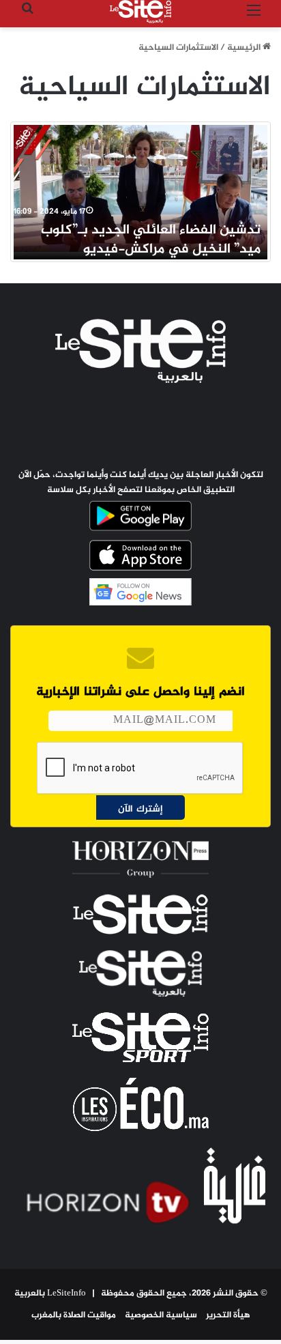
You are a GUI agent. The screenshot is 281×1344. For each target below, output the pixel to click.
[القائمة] (254, 16)
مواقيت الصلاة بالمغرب (73, 1315)
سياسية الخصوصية (161, 1315)
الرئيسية (245, 47)
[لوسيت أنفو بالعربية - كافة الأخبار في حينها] (140, 11)
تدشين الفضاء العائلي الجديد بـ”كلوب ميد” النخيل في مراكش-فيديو (151, 240)
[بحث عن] (27, 16)
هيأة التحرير (228, 1315)
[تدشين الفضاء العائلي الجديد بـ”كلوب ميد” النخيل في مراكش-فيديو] (140, 188)
